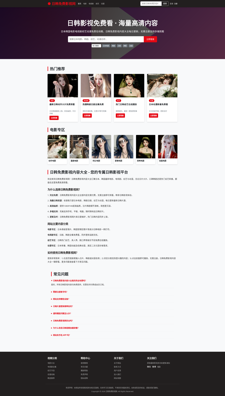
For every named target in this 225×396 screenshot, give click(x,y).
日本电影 (106, 46)
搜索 (165, 3)
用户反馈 (117, 370)
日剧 (119, 46)
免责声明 (84, 374)
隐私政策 (84, 378)
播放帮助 (84, 370)
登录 (171, 3)
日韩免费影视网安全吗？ (63, 320)
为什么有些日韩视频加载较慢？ (66, 328)
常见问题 (84, 367)
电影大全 (51, 363)
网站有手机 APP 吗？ (62, 335)
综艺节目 (51, 370)
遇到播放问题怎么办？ (62, 313)
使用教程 (84, 363)
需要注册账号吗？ (60, 292)
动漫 (131, 46)
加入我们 (117, 374)
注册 (175, 3)
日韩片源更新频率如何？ (63, 306)
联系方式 (117, 367)
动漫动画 (51, 374)
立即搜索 (150, 39)
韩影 (125, 46)
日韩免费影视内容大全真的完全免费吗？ (70, 280)
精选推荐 (51, 378)
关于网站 (117, 363)
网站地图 (117, 378)
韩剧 (113, 46)
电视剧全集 (52, 367)
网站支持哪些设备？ (61, 299)
